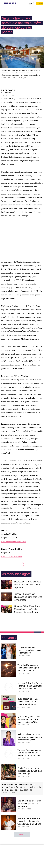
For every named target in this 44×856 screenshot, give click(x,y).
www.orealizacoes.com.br (11, 556)
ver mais (20, 834)
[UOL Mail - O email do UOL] (30, 3)
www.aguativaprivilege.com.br (13, 541)
